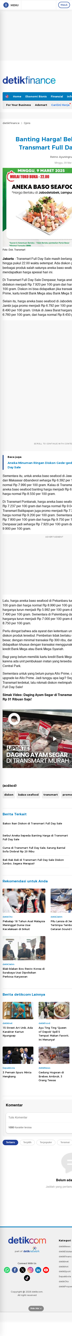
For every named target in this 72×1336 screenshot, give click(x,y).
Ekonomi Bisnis (36, 96)
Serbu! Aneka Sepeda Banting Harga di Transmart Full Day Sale (35, 837)
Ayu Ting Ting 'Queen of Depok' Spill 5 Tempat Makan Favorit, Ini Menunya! (54, 1033)
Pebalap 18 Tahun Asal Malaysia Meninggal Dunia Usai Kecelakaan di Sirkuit (24, 925)
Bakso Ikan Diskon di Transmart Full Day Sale (32, 823)
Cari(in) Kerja (60, 104)
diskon (8, 794)
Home (17, 96)
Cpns (27, 123)
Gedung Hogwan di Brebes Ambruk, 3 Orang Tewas (51, 1076)
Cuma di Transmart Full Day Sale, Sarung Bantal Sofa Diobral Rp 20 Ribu (34, 849)
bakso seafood (28, 794)
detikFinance (11, 123)
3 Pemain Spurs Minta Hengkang (17, 1074)
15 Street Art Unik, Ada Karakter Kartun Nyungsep (18, 1031)
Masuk (64, 4)
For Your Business (18, 104)
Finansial (57, 96)
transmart (50, 794)
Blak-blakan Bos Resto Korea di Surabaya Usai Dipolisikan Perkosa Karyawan (24, 972)
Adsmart (41, 104)
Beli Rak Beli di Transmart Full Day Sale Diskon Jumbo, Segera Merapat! (33, 861)
